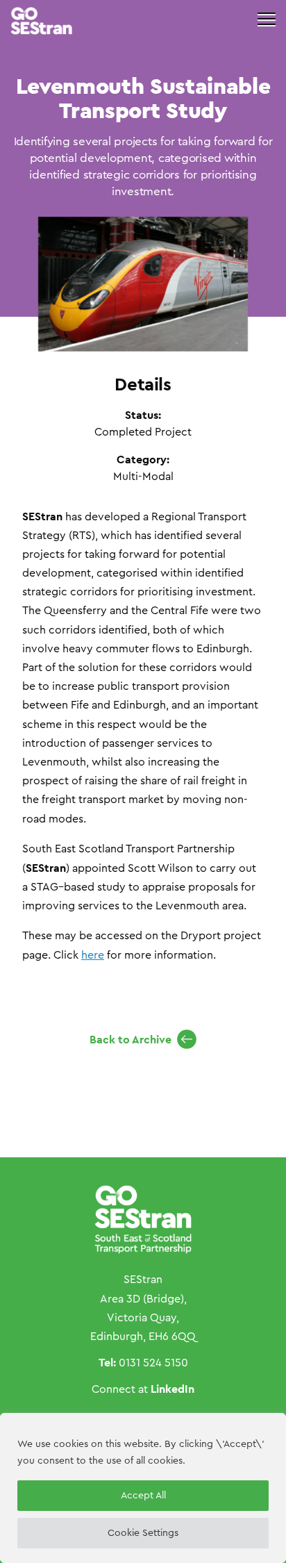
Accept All (143, 1495)
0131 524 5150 (153, 1362)
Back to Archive (130, 1039)
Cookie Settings (143, 1533)
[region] (143, 1488)
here (92, 955)
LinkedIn (172, 1389)
